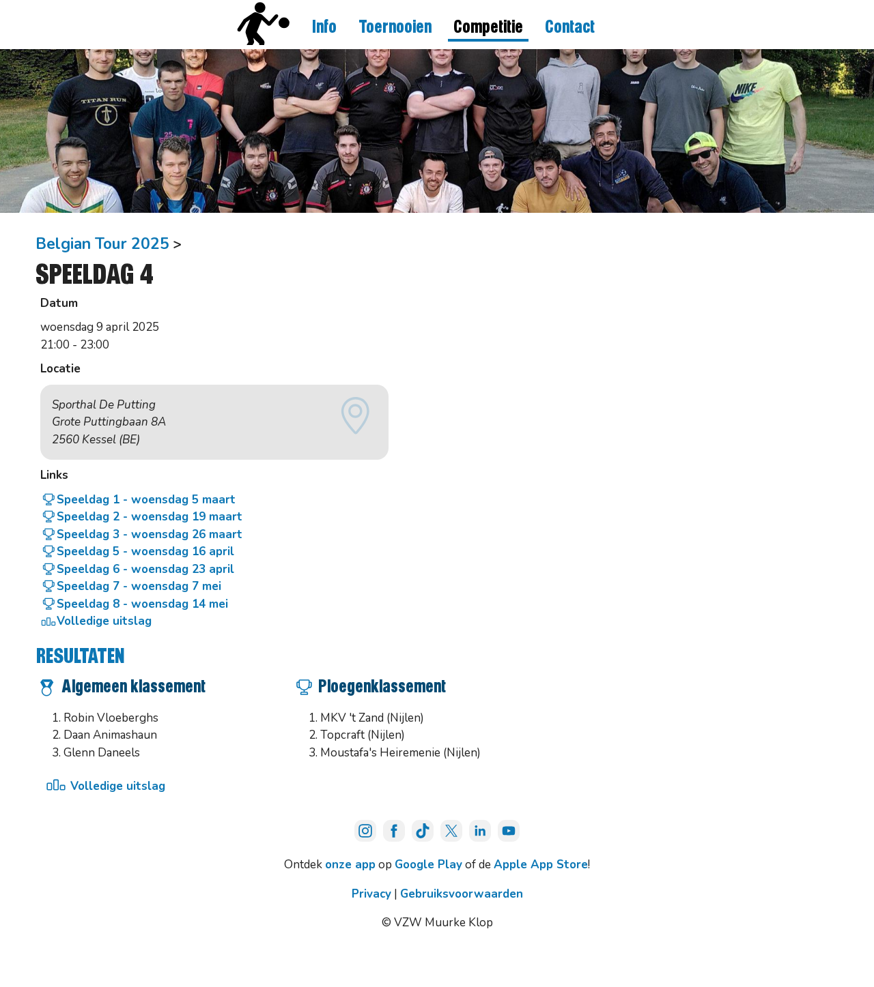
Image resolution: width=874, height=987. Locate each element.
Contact (570, 27)
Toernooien (395, 27)
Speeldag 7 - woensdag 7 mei (139, 586)
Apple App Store (541, 864)
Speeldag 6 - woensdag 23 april (145, 569)
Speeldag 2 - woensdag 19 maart (149, 517)
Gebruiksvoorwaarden (461, 894)
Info (324, 27)
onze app (350, 864)
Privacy (371, 894)
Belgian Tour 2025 (102, 243)
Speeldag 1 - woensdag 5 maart (146, 499)
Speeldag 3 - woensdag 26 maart (149, 534)
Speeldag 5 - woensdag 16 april (145, 551)
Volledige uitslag (104, 621)
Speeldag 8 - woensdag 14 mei (142, 604)
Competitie (488, 27)
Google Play (428, 864)
